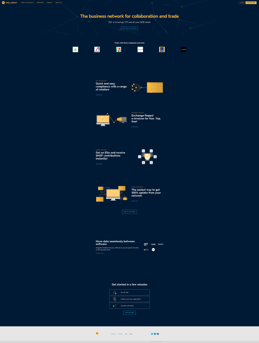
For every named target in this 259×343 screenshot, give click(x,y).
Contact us (131, 334)
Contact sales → (100, 253)
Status (126, 334)
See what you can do (129, 28)
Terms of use (113, 334)
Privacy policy (120, 334)
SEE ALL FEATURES (129, 211)
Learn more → (99, 95)
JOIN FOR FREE (129, 312)
